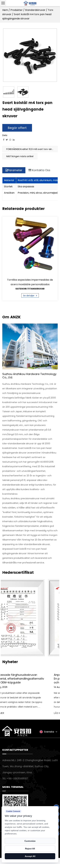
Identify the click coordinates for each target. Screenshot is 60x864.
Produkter (16, 10)
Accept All (30, 856)
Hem (5, 10)
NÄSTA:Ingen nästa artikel (19, 156)
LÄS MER (13, 713)
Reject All (30, 848)
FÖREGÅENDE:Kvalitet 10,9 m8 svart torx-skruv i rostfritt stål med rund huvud (32, 149)
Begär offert (17, 128)
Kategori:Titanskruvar (30, 289)
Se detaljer (29, 295)
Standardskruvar (35, 10)
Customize (30, 841)
